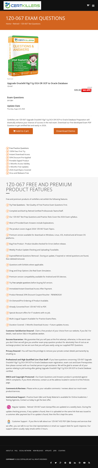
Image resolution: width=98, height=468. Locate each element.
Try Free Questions (17, 205)
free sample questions (21, 282)
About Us (9, 451)
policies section (38, 333)
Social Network (25, 451)
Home (8, 23)
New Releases (38, 451)
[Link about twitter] (56, 463)
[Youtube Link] (84, 463)
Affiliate (48, 451)
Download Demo (65, 131)
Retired (16, 23)
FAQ (16, 451)
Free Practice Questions (19, 148)
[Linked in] (75, 463)
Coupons (61, 451)
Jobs (55, 451)
